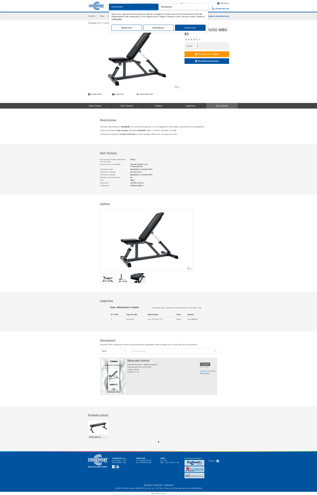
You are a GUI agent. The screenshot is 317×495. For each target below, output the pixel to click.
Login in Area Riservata (218, 16)
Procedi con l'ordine (208, 54)
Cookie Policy (168, 485)
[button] (113, 351)
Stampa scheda (96, 94)
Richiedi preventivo (208, 61)
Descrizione (95, 105)
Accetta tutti (190, 28)
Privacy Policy (157, 485)
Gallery (158, 105)
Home (99, 23)
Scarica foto (119, 94)
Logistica (190, 105)
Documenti (222, 105)
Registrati (204, 371)
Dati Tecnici (127, 105)
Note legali (147, 485)
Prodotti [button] (91, 16)
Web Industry (161, 493)
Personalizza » (158, 28)
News (102, 16)
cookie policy (116, 19)
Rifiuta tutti (126, 28)
